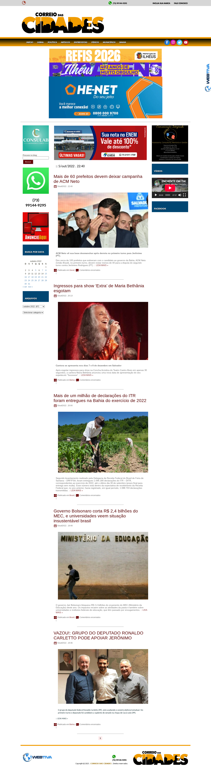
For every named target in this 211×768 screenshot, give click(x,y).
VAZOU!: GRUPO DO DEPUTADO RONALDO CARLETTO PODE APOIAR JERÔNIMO (98, 635)
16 (26, 277)
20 (39, 277)
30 (26, 284)
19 (36, 277)
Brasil (72, 495)
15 (46, 274)
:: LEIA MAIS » (101, 265)
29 (46, 280)
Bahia (72, 380)
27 (39, 280)
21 (42, 277)
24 (29, 280)
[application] (170, 188)
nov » (30, 287)
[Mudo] (179, 195)
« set (25, 287)
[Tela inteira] (184, 195)
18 (32, 277)
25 (32, 280)
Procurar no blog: (30, 155)
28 (42, 280)
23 (26, 280)
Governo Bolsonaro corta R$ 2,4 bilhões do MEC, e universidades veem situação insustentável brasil (96, 516)
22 (46, 277)
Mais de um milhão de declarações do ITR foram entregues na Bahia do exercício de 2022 (100, 398)
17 (29, 277)
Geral (72, 270)
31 (29, 284)
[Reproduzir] (155, 195)
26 (36, 280)
